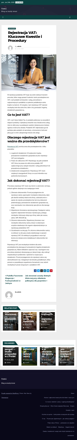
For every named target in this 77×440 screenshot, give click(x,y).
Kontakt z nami (70, 410)
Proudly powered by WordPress (10, 393)
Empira (72, 406)
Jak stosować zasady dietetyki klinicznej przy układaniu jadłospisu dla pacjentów (38, 278)
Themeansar (4, 397)
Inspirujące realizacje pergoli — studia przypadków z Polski (10, 349)
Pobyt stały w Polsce (53, 423)
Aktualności (12, 28)
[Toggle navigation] (74, 17)
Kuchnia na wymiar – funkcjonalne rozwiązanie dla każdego (58, 414)
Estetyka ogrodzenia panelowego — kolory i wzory (28, 349)
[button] (69, 17)
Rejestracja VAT (12, 146)
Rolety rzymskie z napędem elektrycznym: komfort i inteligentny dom (66, 348)
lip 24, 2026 (47, 359)
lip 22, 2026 (66, 359)
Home (72, 393)
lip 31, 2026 (10, 359)
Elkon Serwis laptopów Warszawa (60, 406)
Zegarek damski (69, 427)
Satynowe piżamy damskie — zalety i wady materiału (28, 315)
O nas (43, 418)
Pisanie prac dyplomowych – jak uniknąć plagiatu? (60, 418)
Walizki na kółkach (52, 427)
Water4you (61, 427)
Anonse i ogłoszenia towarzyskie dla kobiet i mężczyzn (59, 397)
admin (19, 46)
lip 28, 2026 (28, 359)
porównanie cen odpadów (67, 423)
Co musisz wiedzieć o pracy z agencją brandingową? (59, 402)
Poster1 (4, 8)
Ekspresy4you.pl (44, 406)
